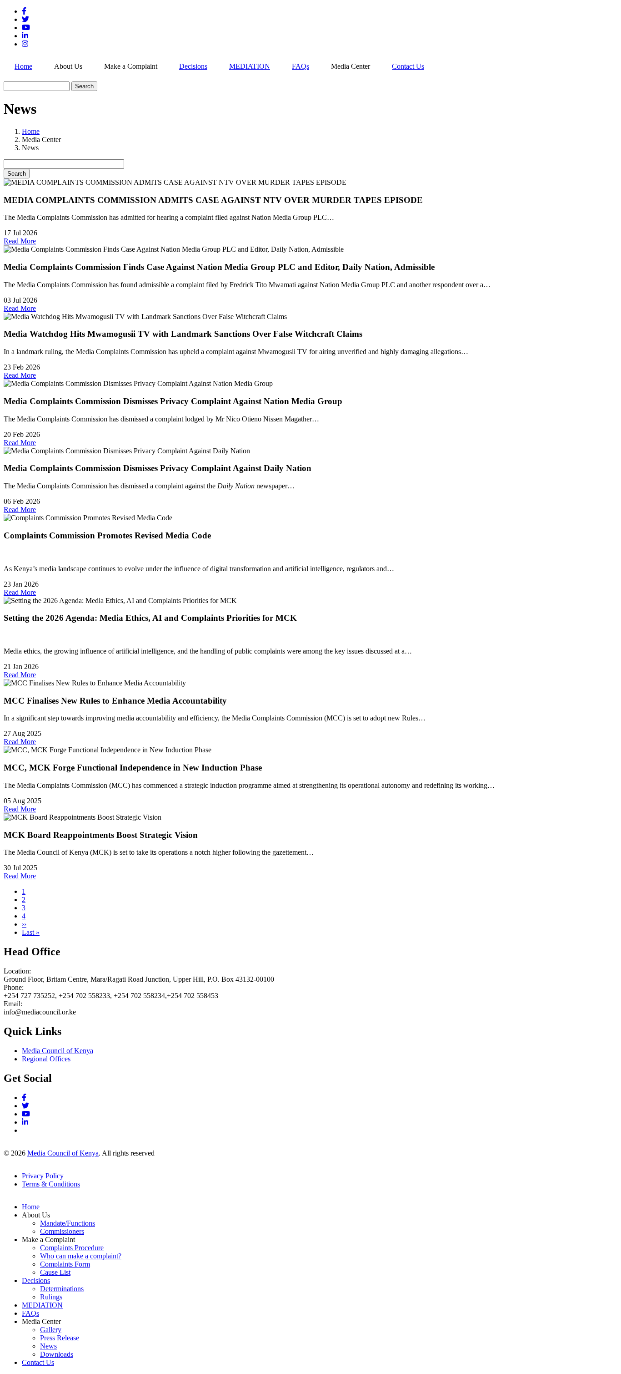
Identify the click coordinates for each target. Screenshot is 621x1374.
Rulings (51, 1297)
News (48, 1346)
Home (23, 66)
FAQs (300, 66)
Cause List (55, 1272)
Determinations (62, 1289)
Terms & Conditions (51, 1184)
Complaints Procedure (72, 1248)
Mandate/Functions (67, 1223)
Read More (20, 241)
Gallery (50, 1329)
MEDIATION (249, 66)
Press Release (59, 1338)
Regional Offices (46, 1059)
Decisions (193, 66)
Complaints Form (65, 1264)
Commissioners (62, 1231)
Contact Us (408, 66)
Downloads (56, 1354)
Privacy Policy (43, 1176)
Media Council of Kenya (57, 1051)
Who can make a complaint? (80, 1256)
